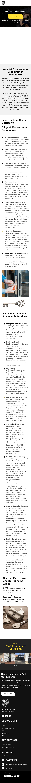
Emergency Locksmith (8, 755)
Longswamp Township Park (15, 96)
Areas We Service (6, 733)
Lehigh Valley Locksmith (14, 20)
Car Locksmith (11, 424)
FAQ (3, 736)
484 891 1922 (9, 768)
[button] (14, 666)
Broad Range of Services (14, 254)
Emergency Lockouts (14, 324)
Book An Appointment (8, 728)
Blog (3, 730)
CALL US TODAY (15, 17)
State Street (10, 100)
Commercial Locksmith (8, 750)
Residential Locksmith (8, 747)
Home (4, 20)
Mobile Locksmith (6, 744)
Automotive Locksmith (8, 752)
